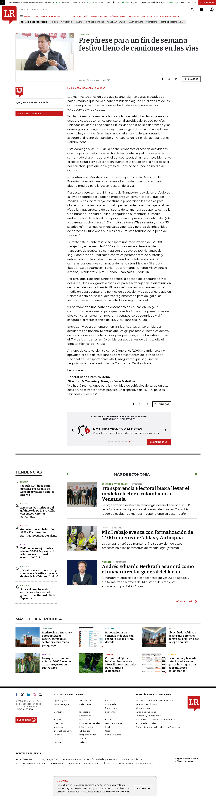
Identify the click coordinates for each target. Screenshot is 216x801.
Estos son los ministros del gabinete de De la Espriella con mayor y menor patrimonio (37, 512)
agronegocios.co (51, 759)
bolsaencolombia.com (131, 759)
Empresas (59, 719)
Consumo (59, 712)
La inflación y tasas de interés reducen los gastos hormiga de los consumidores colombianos (182, 664)
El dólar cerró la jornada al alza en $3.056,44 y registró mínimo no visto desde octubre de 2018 (37, 553)
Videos (82, 742)
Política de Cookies (117, 791)
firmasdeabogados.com (104, 759)
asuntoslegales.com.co (27, 759)
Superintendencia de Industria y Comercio (158, 727)
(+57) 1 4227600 (24, 709)
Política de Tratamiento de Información (156, 719)
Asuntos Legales (62, 704)
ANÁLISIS (113, 16)
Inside (108, 727)
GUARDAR (193, 79)
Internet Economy (63, 731)
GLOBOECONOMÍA (78, 16)
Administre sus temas (31, 113)
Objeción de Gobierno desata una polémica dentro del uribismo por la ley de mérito (183, 637)
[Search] (192, 9)
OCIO (64, 16)
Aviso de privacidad (146, 712)
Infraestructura (86, 727)
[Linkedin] (176, 78)
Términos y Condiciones (148, 715)
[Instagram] (35, 695)
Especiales (84, 719)
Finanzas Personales (89, 723)
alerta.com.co (125, 763)
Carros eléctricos (95, 22)
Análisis (108, 700)
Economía (110, 712)
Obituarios (84, 731)
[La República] (9, 15)
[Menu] (21, 16)
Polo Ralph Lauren (116, 22)
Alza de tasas (136, 22)
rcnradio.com (73, 763)
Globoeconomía (113, 723)
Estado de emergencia (172, 22)
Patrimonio (66, 22)
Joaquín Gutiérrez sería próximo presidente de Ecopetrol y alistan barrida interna (37, 490)
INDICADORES (163, 16)
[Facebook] (162, 78)
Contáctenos (143, 708)
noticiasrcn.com (91, 763)
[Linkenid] (29, 695)
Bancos (46, 654)
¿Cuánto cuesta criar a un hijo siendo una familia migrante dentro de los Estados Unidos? (39, 573)
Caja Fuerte (85, 704)
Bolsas (24, 545)
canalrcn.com (56, 763)
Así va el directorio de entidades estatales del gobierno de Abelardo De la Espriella (37, 594)
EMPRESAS (54, 16)
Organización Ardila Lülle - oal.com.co (186, 760)
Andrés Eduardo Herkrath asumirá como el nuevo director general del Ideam (148, 569)
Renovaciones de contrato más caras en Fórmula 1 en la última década (119, 637)
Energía (24, 482)
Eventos (109, 719)
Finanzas (58, 723)
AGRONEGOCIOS (98, 16)
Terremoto (151, 22)
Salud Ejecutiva (113, 734)
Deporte (109, 629)
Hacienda (25, 504)
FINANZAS (29, 16)
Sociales (58, 742)
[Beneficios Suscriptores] (201, 9)
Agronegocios (61, 700)
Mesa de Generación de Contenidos (154, 700)
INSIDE (176, 16)
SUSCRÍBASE (207, 2)
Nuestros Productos (146, 704)
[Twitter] (169, 78)
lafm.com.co (108, 763)
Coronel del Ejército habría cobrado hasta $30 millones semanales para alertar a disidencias (121, 664)
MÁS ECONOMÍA (184, 601)
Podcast (58, 734)
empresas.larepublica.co (76, 759)
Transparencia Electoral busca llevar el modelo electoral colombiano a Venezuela (145, 494)
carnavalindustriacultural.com (30, 763)
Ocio (107, 731)
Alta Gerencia (86, 700)
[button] (71, 430)
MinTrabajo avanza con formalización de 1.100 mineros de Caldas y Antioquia (147, 534)
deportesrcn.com (145, 763)
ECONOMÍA (42, 16)
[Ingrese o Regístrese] (211, 9)
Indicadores (60, 727)
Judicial (172, 629)
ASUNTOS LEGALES (129, 16)
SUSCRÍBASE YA (158, 442)
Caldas (78, 22)
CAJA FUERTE (148, 16)
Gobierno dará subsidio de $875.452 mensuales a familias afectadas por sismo (38, 532)
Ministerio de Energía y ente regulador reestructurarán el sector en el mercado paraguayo (57, 639)
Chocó (55, 22)
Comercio (173, 654)
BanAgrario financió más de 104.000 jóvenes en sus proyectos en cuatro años (56, 663)
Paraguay (47, 629)
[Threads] (42, 695)
